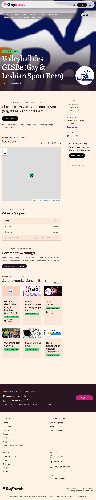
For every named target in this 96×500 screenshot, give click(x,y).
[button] (32, 175)
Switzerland (33, 14)
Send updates (77, 156)
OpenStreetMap (44, 200)
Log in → (53, 475)
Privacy (6, 468)
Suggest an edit (57, 430)
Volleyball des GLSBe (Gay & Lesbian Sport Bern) (22, 17)
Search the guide (12, 445)
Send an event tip (57, 426)
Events (6, 430)
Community (8, 434)
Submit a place (56, 423)
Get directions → (73, 127)
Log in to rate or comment (14, 266)
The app (6, 464)
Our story (90, 496)
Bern (42, 14)
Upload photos (10, 118)
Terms (5, 471)
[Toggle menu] (90, 4)
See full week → (76, 110)
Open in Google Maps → (50, 143)
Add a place (84, 398)
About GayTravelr (10, 456)
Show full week (11, 238)
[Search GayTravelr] (74, 4)
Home (5, 14)
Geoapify (58, 200)
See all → (57, 282)
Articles (6, 438)
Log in (82, 5)
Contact (6, 460)
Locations (14, 14)
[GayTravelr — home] (13, 489)
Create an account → (58, 478)
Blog (5, 441)
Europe (23, 14)
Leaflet (36, 200)
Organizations (52, 14)
